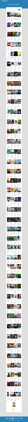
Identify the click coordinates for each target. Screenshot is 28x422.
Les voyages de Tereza (19, 339)
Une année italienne (8, 125)
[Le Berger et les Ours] (12, 44)
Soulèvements (12, 202)
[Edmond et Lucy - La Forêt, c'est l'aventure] (19, 209)
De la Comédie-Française (12, 18)
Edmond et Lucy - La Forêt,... (19, 213)
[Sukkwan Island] (12, 151)
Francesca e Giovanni (19, 134)
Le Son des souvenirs (15, 260)
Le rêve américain (8, 260)
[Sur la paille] (12, 374)
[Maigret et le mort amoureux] (15, 296)
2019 (17, 8)
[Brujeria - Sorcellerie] (19, 374)
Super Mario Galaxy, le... (8, 145)
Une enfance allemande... (15, 388)
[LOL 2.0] (8, 266)
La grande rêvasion (12, 165)
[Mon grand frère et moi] (15, 141)
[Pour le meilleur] (12, 141)
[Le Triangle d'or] (8, 34)
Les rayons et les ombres (19, 233)
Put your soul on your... (8, 280)
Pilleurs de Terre (19, 310)
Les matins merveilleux (12, 28)
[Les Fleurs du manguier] (12, 131)
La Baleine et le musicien (12, 115)
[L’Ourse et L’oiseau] (15, 345)
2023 (13, 9)
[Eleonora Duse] (8, 374)
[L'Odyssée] (12, 34)
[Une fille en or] (12, 171)
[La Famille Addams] (8, 336)
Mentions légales (18, 420)
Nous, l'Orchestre (12, 105)
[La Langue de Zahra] (8, 326)
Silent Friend (11, 223)
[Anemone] (15, 219)
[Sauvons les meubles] (19, 122)
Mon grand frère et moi (15, 144)
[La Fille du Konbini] (15, 161)
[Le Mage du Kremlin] (12, 336)
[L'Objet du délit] (15, 83)
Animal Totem (13, 407)
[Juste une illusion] (15, 171)
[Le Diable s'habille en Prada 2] (8, 101)
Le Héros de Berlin (8, 47)
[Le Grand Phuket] (15, 266)
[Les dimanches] (12, 306)
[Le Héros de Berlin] (8, 44)
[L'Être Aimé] (15, 74)
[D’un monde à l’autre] (15, 64)
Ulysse (8, 86)
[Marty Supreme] (19, 257)
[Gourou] (19, 296)
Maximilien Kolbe (15, 95)
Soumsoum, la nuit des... (8, 193)
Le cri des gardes (19, 155)
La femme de (8, 184)
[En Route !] (8, 286)
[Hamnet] (19, 286)
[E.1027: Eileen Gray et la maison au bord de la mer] (8, 199)
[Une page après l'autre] (8, 356)
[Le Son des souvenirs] (15, 257)
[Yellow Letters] (12, 229)
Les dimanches (12, 310)
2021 (8, 9)
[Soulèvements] (12, 199)
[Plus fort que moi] (15, 229)
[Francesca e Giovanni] (19, 131)
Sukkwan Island (12, 155)
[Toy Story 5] (12, 74)
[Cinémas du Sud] (18, 418)
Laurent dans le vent (15, 359)
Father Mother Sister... (12, 388)
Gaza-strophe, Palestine (15, 330)
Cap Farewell (15, 28)
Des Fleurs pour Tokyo (15, 18)
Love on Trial (8, 213)
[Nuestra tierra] (19, 276)
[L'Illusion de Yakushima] (19, 44)
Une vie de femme (15, 310)
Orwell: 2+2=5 (18, 242)
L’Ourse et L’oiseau (15, 349)
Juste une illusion (15, 174)
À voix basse (8, 165)
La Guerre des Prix (19, 184)
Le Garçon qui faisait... (12, 95)
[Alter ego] (8, 247)
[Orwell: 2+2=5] (19, 238)
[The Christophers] (19, 74)
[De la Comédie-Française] (12, 14)
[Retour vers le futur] (12, 266)
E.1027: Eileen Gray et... (8, 203)
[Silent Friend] (12, 219)
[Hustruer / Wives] (8, 219)
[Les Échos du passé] (15, 316)
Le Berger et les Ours (12, 47)
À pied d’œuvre (8, 319)
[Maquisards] (19, 190)
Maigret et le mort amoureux (15, 300)
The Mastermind (8, 397)
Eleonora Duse (8, 378)
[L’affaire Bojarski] (15, 336)
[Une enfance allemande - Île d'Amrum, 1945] (15, 384)
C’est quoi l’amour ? (19, 144)
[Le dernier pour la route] (12, 190)
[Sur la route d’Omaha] (19, 24)
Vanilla (8, 154)
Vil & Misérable (15, 184)
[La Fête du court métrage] (12, 247)
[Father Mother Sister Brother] (12, 384)
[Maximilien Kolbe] (15, 92)
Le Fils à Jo (15, 377)
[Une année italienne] (8, 122)
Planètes (8, 241)
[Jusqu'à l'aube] (12, 286)
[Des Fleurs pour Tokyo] (15, 14)
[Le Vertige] (19, 83)
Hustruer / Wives (8, 223)
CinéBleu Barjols (4, 0)
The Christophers (19, 77)
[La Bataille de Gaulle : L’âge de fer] (15, 53)
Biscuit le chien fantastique (19, 319)
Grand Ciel (8, 309)
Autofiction (8, 114)
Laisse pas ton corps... (15, 134)
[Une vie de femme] (15, 306)
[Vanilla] (8, 151)
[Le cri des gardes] (19, 151)
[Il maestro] (15, 238)
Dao (14, 124)
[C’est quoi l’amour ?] (19, 141)
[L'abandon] (15, 111)
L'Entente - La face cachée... (15, 155)
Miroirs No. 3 (12, 397)
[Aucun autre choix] (12, 257)
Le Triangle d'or (8, 37)
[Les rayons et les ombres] (19, 229)
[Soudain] (8, 14)
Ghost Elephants (8, 77)
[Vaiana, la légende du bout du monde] (19, 34)
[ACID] (10, 418)
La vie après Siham (12, 349)
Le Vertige (19, 86)
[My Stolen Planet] (12, 276)
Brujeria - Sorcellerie (19, 378)
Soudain (8, 17)
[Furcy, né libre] (12, 316)
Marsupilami (8, 368)
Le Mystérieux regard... (12, 300)
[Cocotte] (19, 101)
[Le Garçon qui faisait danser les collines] (12, 92)
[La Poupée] (12, 83)
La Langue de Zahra (8, 329)
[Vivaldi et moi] (8, 171)
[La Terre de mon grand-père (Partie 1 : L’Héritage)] (12, 209)
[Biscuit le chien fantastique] (19, 316)
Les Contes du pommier (15, 105)
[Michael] (8, 131)
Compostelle (19, 164)
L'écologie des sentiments (19, 57)
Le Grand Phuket (15, 270)
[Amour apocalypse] (19, 326)
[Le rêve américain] (8, 257)
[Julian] (15, 199)
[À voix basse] (8, 161)
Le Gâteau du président (19, 388)
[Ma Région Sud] (21, 418)
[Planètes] (8, 238)
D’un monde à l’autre (15, 68)
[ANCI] (12, 418)
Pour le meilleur (12, 144)
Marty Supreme (19, 260)
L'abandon (15, 114)
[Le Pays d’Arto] (12, 356)
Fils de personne (12, 67)
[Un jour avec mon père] (15, 209)
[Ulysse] (8, 83)
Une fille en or (12, 174)
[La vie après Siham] (12, 345)
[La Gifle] (19, 219)
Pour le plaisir (8, 95)
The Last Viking (15, 37)
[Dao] (15, 122)
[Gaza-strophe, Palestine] (15, 326)
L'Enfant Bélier (19, 202)
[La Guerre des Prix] (19, 180)
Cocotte (19, 104)
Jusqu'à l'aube (11, 289)
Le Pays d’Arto (12, 359)
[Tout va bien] (15, 276)
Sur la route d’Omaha (19, 28)
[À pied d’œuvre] (8, 316)
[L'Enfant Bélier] (19, 199)
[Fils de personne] (12, 64)
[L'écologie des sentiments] (19, 53)
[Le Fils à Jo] (15, 374)
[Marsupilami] (8, 365)
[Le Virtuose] (19, 64)
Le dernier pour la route (12, 194)
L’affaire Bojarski (15, 339)
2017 (13, 8)
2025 (17, 9)
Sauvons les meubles (19, 125)
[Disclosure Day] (8, 64)
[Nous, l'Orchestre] (12, 101)
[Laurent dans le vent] (15, 356)
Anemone (15, 222)
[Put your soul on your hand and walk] (8, 276)
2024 (15, 9)
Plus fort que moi (15, 232)
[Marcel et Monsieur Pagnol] (19, 345)
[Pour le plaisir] (8, 92)
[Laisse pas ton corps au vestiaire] (15, 131)
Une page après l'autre (8, 359)
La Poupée (12, 86)
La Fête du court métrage (12, 251)
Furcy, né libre (12, 319)
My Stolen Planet (12, 279)
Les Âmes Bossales (12, 125)
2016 (11, 8)
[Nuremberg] (8, 296)
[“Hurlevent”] (19, 266)
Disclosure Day (8, 67)
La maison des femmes (8, 232)
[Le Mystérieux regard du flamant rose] (12, 296)
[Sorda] (19, 171)
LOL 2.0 (8, 269)
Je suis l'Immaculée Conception (15, 398)
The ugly (8, 27)
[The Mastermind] (8, 394)
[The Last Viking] (15, 34)
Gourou (19, 299)
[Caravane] (15, 190)
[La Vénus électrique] (12, 180)
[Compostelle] (19, 161)
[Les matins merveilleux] (12, 24)
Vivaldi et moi (8, 174)
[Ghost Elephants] (8, 74)
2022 (10, 9)
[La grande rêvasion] (12, 161)
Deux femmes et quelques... (15, 290)
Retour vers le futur (12, 270)
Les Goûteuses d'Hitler (19, 115)
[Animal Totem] (14, 404)
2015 (8, 8)
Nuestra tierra (19, 279)
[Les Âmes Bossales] (12, 122)
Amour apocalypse (19, 329)
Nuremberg (8, 299)
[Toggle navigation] (25, 0)
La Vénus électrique (12, 184)
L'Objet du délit (15, 87)
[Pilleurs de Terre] (19, 306)
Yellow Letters (11, 232)
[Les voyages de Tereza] (19, 336)
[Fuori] (19, 394)
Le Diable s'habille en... (8, 105)
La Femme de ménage (8, 349)
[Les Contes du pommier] (15, 101)
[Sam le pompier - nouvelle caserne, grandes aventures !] (12, 326)
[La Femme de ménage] (8, 345)
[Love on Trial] (8, 209)
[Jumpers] (12, 238)
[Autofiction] (8, 111)
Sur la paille (12, 377)
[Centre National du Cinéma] (7, 418)
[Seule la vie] (15, 44)
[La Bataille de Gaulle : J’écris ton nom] (8, 53)
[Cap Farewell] (15, 24)
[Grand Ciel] (8, 306)
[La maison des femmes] (8, 229)
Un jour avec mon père (15, 213)
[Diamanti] (8, 384)
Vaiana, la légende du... (19, 38)
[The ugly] (8, 24)
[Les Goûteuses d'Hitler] (19, 111)
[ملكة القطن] (19, 14)
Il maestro (15, 241)
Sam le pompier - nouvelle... (12, 330)
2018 (15, 8)
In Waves (12, 56)
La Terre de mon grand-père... (12, 213)
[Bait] (19, 92)
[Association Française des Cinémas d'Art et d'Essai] (15, 418)
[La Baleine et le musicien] (12, 111)
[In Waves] (12, 53)
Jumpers (12, 241)
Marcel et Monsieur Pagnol (19, 349)
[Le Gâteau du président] (19, 384)
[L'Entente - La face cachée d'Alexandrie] (15, 151)
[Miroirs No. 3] (12, 394)
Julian (15, 202)
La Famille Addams (8, 339)
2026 (19, 9)
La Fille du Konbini (15, 165)
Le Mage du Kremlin (12, 339)
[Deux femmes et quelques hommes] (15, 286)
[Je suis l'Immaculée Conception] (15, 394)
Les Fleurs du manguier (12, 135)
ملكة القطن (19, 17)
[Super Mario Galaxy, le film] (8, 141)
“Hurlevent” (19, 269)
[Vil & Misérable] (15, 180)
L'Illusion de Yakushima (19, 47)
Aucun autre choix (12, 260)
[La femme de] (8, 180)
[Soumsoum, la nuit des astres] (8, 190)
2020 (19, 8)
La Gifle (19, 222)
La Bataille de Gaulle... (8, 57)
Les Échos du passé (15, 319)
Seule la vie (15, 47)
